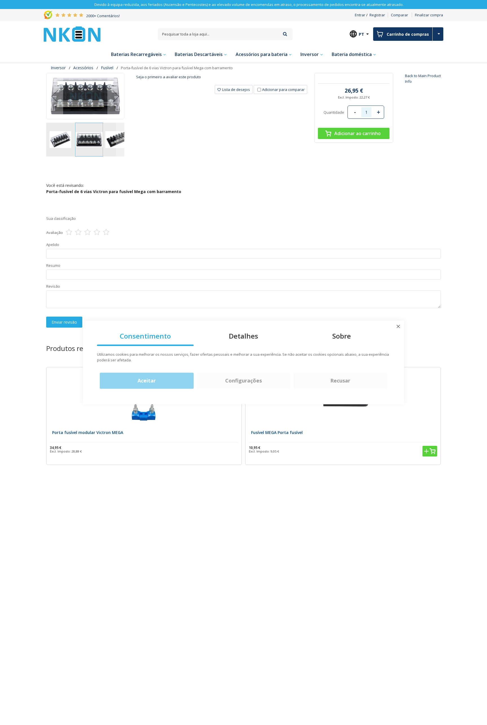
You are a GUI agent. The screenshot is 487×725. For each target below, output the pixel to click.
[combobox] (225, 34)
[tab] (221, 79)
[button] (54, 96)
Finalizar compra (429, 14)
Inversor (58, 67)
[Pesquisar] (285, 34)
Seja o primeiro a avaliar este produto (168, 76)
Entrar (360, 14)
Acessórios (83, 67)
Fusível (107, 67)
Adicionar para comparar (283, 89)
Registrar (377, 14)
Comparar (399, 14)
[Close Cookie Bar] (398, 326)
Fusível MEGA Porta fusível (277, 432)
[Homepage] (72, 34)
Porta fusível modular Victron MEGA (87, 432)
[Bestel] (429, 451)
